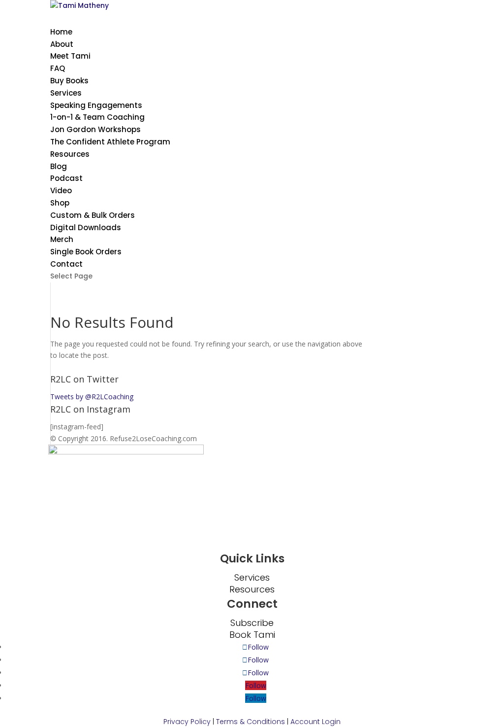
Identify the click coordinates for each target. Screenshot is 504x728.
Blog (58, 166)
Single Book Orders (86, 251)
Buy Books (69, 80)
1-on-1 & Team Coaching (97, 117)
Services (252, 577)
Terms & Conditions (250, 722)
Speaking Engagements (96, 105)
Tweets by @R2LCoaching (91, 396)
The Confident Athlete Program (110, 142)
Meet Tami (70, 56)
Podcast (66, 178)
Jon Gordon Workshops (95, 129)
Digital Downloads (85, 227)
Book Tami (252, 634)
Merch (61, 239)
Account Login (315, 722)
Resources (70, 154)
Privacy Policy (187, 722)
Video (61, 190)
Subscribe (252, 623)
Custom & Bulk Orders (92, 215)
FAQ (57, 68)
